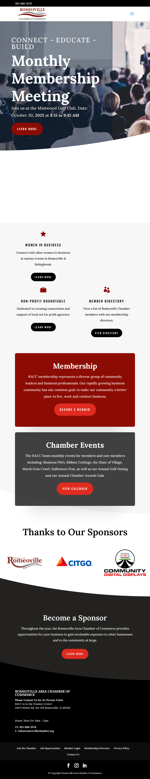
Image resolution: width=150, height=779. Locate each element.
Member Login (72, 748)
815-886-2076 (28, 727)
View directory (106, 333)
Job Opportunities (50, 748)
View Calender (75, 488)
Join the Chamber (26, 748)
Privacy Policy (122, 748)
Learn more (27, 129)
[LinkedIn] (84, 766)
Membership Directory (97, 748)
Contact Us (73, 754)
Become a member (75, 409)
